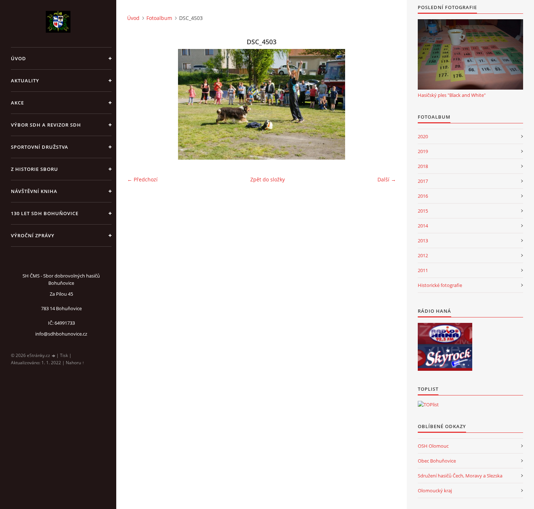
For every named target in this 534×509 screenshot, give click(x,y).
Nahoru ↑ (75, 363)
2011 (423, 270)
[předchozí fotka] (139, 104)
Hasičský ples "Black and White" (452, 95)
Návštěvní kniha (34, 191)
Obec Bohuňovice (437, 460)
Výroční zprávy (32, 235)
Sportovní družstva (39, 147)
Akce (17, 102)
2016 (423, 196)
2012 (423, 255)
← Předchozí (142, 179)
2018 (423, 166)
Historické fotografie (440, 285)
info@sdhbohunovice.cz (61, 334)
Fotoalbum (159, 18)
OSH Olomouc (433, 446)
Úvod (18, 58)
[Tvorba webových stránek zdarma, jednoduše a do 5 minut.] (53, 356)
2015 (423, 211)
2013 (423, 240)
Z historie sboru (34, 169)
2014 (423, 225)
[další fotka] (384, 104)
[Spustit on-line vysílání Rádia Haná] (445, 335)
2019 (423, 151)
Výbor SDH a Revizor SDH (46, 125)
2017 (423, 181)
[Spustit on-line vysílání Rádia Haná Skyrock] (445, 359)
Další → (386, 179)
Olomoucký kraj (435, 490)
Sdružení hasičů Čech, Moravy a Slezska (460, 475)
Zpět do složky (267, 179)
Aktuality (25, 80)
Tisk (64, 355)
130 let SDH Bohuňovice (44, 213)
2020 (423, 136)
